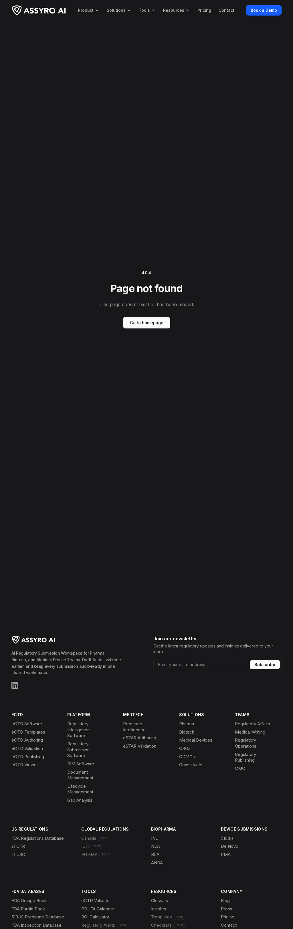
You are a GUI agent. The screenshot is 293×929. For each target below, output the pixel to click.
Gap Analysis (79, 800)
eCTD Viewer (24, 764)
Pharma (186, 723)
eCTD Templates (28, 732)
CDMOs (187, 756)
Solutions (116, 10)
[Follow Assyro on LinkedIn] (14, 685)
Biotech (186, 732)
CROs (185, 748)
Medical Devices (195, 740)
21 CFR (18, 846)
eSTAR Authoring (139, 737)
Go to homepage (146, 322)
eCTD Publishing (27, 756)
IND (155, 838)
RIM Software (80, 763)
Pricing (204, 10)
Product (86, 10)
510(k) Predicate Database (37, 917)
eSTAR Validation (139, 746)
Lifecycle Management (80, 789)
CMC (240, 768)
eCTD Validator (96, 900)
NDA (155, 846)
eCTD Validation (27, 748)
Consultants (190, 764)
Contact (226, 10)
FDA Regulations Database (37, 838)
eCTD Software (26, 723)
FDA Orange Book (29, 900)
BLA (155, 854)
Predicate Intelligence (134, 726)
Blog (225, 900)
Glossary (159, 900)
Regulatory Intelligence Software (78, 729)
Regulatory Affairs (252, 723)
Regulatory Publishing (245, 757)
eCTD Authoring (27, 740)
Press (226, 909)
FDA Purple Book (28, 909)
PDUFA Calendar (97, 909)
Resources (173, 10)
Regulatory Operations (245, 743)
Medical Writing (250, 732)
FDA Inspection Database (36, 925)
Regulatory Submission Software (78, 749)
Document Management (80, 775)
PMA (226, 854)
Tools (144, 10)
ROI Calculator (95, 917)
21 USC (18, 854)
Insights (158, 909)
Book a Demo (264, 10)
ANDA (157, 862)
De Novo (229, 846)
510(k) (227, 838)
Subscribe (264, 664)
